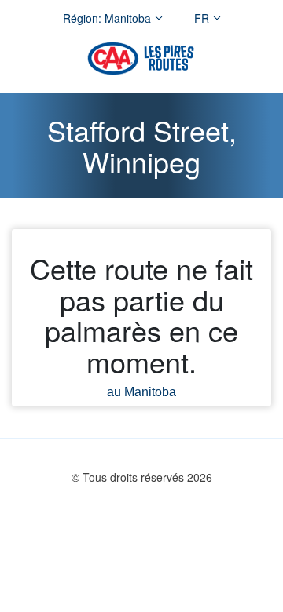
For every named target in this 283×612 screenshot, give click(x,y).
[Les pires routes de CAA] (141, 58)
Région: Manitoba (107, 18)
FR (201, 18)
